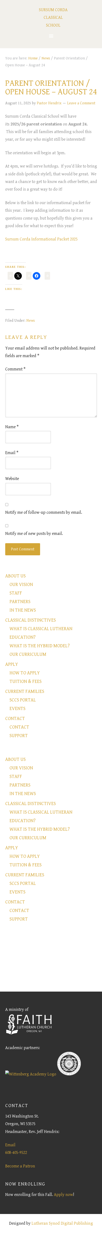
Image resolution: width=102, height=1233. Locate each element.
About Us (15, 576)
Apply (11, 664)
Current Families (24, 691)
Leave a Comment (81, 103)
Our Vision (21, 584)
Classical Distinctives (30, 620)
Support (18, 736)
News (30, 320)
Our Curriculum (27, 654)
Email (12, 452)
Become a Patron (20, 1166)
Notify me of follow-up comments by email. (43, 512)
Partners (19, 602)
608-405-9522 (16, 1152)
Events (17, 708)
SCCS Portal (22, 700)
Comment (15, 369)
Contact (15, 718)
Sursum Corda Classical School (53, 17)
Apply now (63, 1194)
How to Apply (24, 673)
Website (12, 478)
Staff (15, 593)
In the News (22, 610)
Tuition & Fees (25, 681)
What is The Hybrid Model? (39, 646)
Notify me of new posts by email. (34, 533)
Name (12, 426)
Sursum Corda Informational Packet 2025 (41, 239)
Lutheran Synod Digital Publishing (62, 1223)
